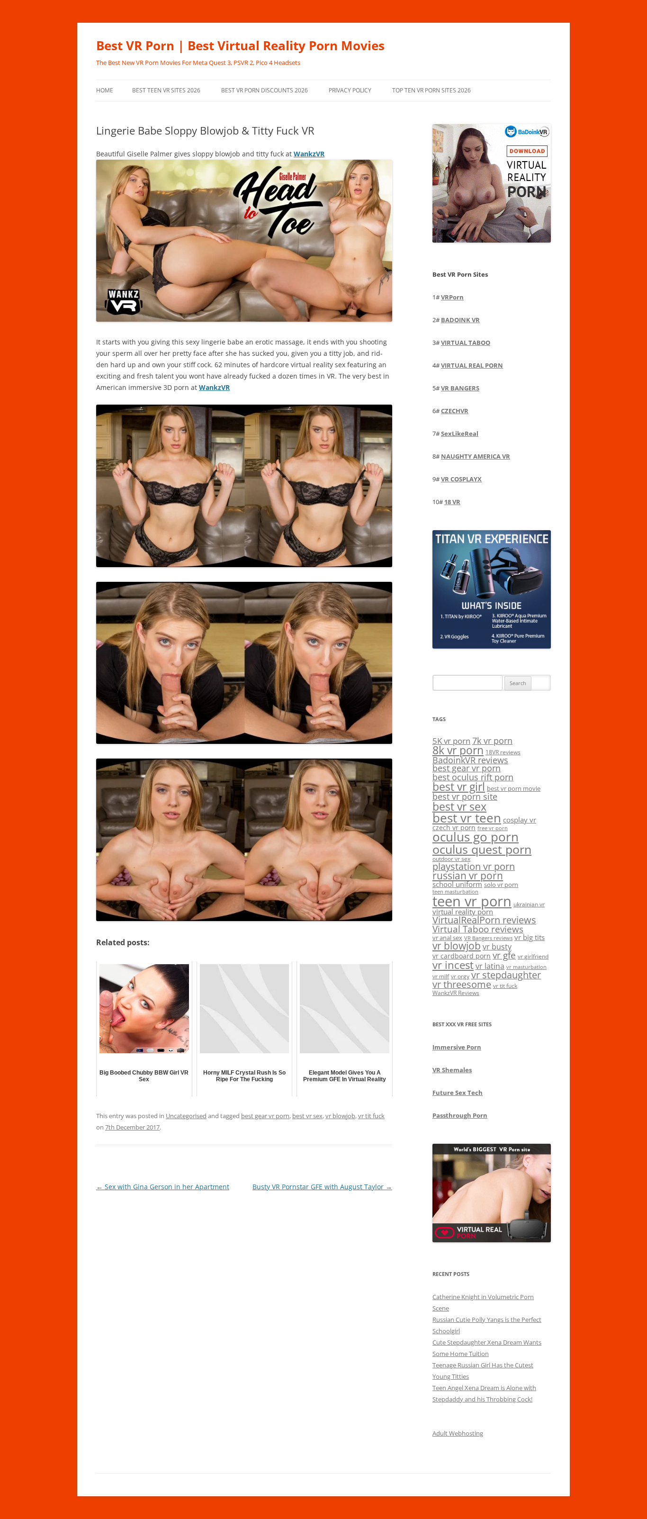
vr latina (490, 966)
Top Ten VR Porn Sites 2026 (431, 90)
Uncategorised (186, 1116)
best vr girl (458, 786)
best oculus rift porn (472, 777)
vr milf (440, 976)
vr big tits (529, 937)
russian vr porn (467, 875)
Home (104, 90)
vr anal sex (447, 937)
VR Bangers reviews (488, 938)
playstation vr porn (473, 866)
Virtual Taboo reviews (477, 929)
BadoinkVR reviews (470, 760)
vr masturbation (526, 967)
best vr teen (466, 818)
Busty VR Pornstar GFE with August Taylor (322, 1186)
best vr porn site (464, 796)
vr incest (453, 965)
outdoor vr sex (451, 859)
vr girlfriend (533, 956)
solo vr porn (501, 884)
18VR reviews (503, 752)
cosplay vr (519, 819)
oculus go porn (475, 837)
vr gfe (504, 955)
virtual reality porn (462, 911)
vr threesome (461, 984)
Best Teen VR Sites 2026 (166, 90)
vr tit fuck (371, 1116)
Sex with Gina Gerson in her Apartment (162, 1186)
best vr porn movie (513, 788)
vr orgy (460, 976)
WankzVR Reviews (455, 992)
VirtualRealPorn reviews (484, 919)
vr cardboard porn (461, 955)
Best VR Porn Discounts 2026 (264, 90)
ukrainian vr (529, 904)
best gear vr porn (265, 1116)
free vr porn (492, 828)
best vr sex (307, 1116)
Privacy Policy (350, 90)
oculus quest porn (481, 849)
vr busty (497, 946)
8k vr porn (458, 750)
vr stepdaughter (506, 974)
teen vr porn (472, 901)
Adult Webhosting (457, 1433)
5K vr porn (451, 740)
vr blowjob (340, 1116)
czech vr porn (454, 827)
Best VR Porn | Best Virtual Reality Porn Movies (240, 45)
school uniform (457, 884)
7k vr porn (492, 740)
